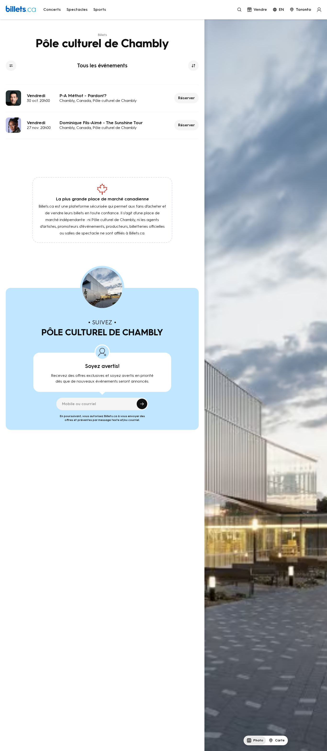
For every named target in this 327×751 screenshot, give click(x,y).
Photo (258, 740)
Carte (280, 740)
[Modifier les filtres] (11, 65)
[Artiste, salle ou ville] (239, 9)
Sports (99, 9)
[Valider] (142, 404)
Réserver (186, 98)
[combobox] (300, 9)
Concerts (52, 9)
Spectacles (77, 9)
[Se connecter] (319, 9)
